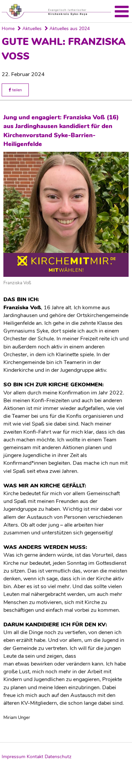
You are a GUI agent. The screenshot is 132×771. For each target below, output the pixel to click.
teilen (16, 90)
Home (8, 28)
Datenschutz (58, 756)
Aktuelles (31, 28)
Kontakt (35, 756)
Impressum (13, 756)
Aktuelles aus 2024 (69, 28)
